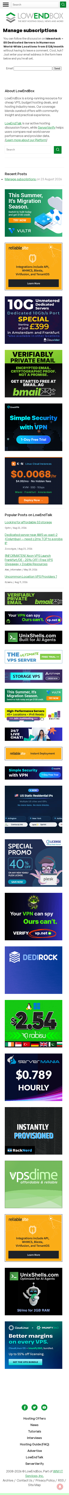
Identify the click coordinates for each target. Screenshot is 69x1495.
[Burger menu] (6, 4)
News (34, 1425)
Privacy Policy (45, 1480)
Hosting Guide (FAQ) (34, 1444)
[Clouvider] (34, 320)
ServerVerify (46, 127)
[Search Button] (63, 5)
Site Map (34, 1485)
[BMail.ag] (34, 373)
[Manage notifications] (60, 1487)
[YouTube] (44, 1409)
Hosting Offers (34, 1418)
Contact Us (25, 1480)
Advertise (34, 1451)
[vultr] (34, 213)
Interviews (34, 1438)
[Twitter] (34, 1409)
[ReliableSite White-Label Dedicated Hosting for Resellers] (34, 266)
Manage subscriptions (20, 179)
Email (9, 68)
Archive (8, 1480)
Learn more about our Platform (26, 140)
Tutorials (34, 1431)
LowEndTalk (13, 123)
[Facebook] (25, 1409)
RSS (61, 1480)
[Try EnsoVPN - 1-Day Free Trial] (34, 427)
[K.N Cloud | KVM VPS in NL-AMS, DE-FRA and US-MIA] (34, 481)
